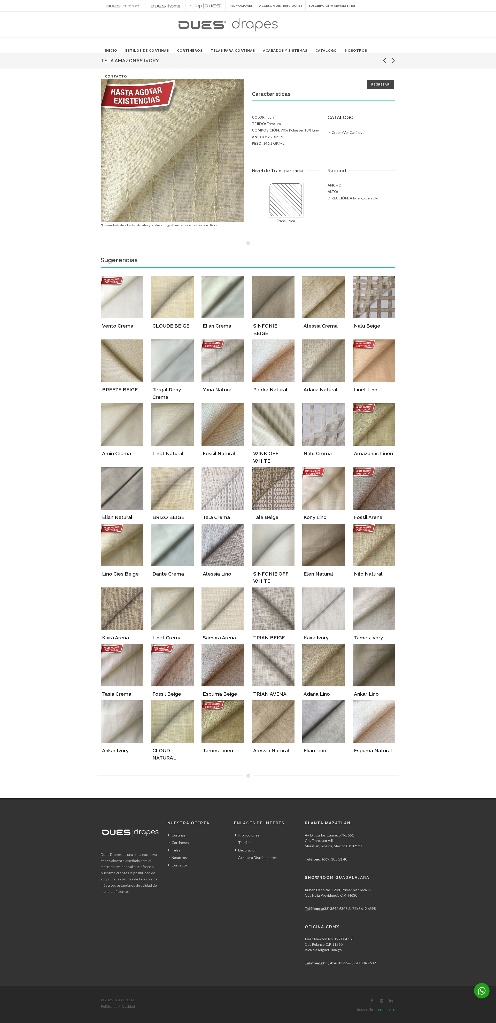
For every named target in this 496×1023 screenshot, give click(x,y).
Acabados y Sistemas (285, 50)
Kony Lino (315, 517)
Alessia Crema (321, 326)
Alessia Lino (217, 574)
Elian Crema (217, 326)
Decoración (247, 850)
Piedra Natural (270, 389)
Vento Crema (117, 326)
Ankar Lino (366, 694)
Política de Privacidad (118, 1006)
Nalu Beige (367, 326)
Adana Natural (321, 389)
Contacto (116, 76)
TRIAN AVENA (269, 694)
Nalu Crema (318, 453)
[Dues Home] (165, 5)
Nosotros (356, 50)
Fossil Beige (166, 694)
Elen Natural (318, 574)
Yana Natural (218, 389)
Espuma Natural (373, 750)
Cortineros (190, 50)
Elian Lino (315, 750)
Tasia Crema (116, 694)
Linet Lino (365, 389)
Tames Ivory (368, 637)
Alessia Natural (271, 750)
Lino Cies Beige (120, 574)
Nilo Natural (368, 574)
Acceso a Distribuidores (280, 5)
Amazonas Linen (373, 453)
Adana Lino (317, 694)
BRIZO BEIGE (168, 517)
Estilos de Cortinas (147, 50)
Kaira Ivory (316, 637)
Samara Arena (219, 637)
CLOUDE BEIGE (170, 326)
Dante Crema (168, 574)
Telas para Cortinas (233, 50)
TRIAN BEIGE (269, 637)
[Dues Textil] (123, 5)
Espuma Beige (220, 694)
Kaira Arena (115, 637)
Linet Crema (167, 637)
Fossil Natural (219, 453)
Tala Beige (265, 517)
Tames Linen (218, 750)
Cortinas (178, 835)
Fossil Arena (368, 517)
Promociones (248, 835)
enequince (386, 1009)
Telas (176, 850)
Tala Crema (216, 517)
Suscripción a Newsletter (332, 5)
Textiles (244, 842)
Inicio (111, 50)
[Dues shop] (205, 5)
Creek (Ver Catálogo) (349, 132)
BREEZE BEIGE (120, 389)
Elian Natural (117, 517)
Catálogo (326, 50)
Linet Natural (168, 453)
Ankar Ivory (115, 750)
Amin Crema (116, 453)
